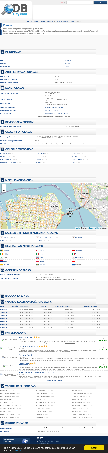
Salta (73, 162)
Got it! (94, 447)
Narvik (42, 257)
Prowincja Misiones (26, 29)
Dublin (6, 254)
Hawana (42, 250)
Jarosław (78, 261)
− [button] (4, 190)
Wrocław (42, 261)
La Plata (38, 156)
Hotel (96, 31)
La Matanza (40, 153)
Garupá (2, 240)
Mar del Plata (76, 156)
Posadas (8, 25)
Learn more (18, 450)
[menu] (62, 2)
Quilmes (38, 159)
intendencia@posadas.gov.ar (54, 107)
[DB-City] (14, 16)
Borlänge (42, 264)
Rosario (2, 156)
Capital (67, 66)
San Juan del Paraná (32, 33)
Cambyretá (41, 33)
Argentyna (68, 60)
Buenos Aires (4, 153)
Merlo (38, 162)
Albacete (6, 264)
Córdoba (75, 153)
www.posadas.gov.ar (51, 110)
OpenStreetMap (94, 228)
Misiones (67, 63)
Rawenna (78, 254)
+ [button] (4, 186)
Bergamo (42, 254)
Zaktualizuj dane (6, 57)
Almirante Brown (77, 159)
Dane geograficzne (60, 31)
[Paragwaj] (1, 237)
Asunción (6, 261)
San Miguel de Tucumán (8, 162)
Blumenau (7, 250)
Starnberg (78, 250)
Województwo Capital (37, 29)
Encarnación (22, 33)
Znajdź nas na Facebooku (9, 441)
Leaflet (78, 228)
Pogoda (92, 31)
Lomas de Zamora (6, 159)
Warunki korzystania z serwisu (49, 441)
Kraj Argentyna (17, 29)
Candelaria (39, 240)
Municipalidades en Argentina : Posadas (57, 113)
